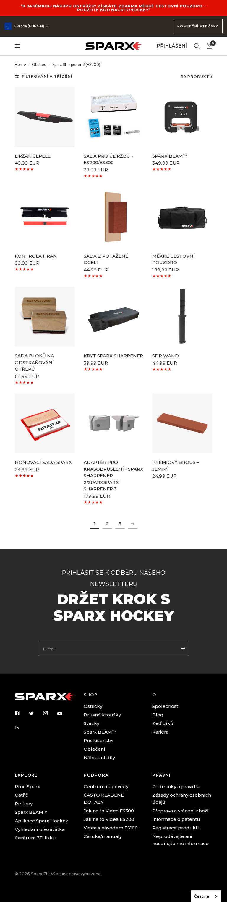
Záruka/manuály (103, 836)
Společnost (165, 706)
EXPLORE (26, 775)
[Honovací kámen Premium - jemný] (182, 424)
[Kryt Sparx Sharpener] (114, 317)
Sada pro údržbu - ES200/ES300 (108, 159)
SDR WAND (165, 355)
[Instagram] (49, 712)
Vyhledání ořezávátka (40, 829)
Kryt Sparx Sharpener (113, 355)
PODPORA (96, 775)
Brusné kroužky (102, 715)
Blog (157, 715)
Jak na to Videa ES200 (109, 819)
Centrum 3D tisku (35, 838)
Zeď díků (162, 723)
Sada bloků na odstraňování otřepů (34, 362)
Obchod (39, 64)
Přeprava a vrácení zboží (180, 810)
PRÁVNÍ (161, 775)
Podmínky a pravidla (176, 786)
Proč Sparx (27, 786)
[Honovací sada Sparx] (45, 424)
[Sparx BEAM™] (182, 117)
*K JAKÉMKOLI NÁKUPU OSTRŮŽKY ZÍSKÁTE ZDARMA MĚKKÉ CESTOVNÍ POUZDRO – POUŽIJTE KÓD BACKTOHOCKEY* (113, 8)
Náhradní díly (99, 757)
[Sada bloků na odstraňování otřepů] (45, 317)
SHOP (91, 695)
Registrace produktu (176, 828)
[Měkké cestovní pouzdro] (182, 217)
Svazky (91, 723)
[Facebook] (21, 712)
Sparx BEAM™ (169, 156)
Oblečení (94, 749)
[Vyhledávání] (197, 46)
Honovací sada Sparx (43, 462)
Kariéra (160, 732)
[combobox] (206, 896)
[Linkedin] (21, 727)
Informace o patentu (176, 819)
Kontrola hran (36, 256)
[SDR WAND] (182, 317)
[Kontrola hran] (45, 217)
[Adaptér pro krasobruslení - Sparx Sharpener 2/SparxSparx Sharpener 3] (114, 424)
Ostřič (21, 795)
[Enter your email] (183, 648)
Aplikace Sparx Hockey (41, 821)
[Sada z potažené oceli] (114, 217)
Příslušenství (99, 740)
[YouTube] (63, 713)
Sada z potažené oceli (106, 259)
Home (20, 64)
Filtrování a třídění (47, 76)
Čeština (201, 896)
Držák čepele (33, 156)
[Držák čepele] (45, 117)
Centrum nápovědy (106, 786)
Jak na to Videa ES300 (109, 810)
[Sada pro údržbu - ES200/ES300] (114, 117)
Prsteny (24, 803)
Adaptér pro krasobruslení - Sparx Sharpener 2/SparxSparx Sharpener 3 (113, 475)
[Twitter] (35, 713)
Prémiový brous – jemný (175, 465)
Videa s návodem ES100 (111, 828)
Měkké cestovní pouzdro (173, 259)
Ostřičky (93, 706)
